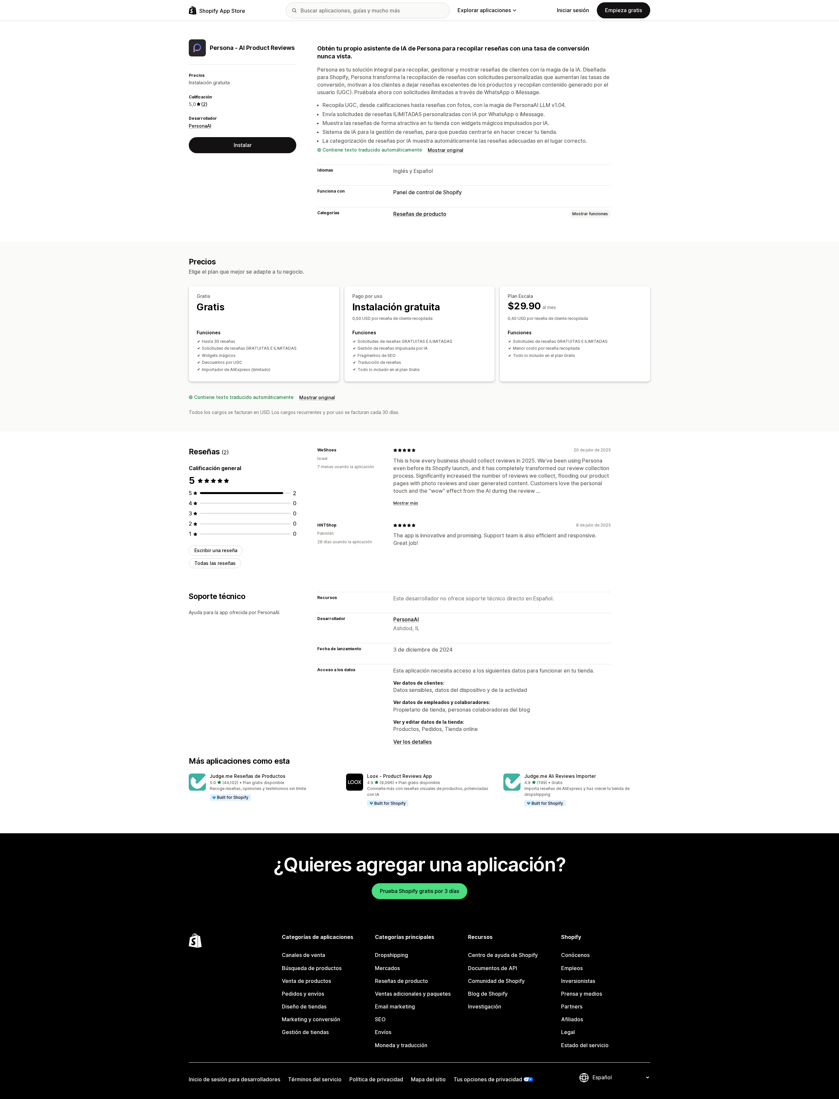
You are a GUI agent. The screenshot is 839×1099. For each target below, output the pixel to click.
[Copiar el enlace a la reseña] (340, 450)
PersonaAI (200, 126)
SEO (380, 1019)
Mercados (387, 968)
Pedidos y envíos (303, 993)
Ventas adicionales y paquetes (413, 993)
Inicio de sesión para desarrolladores (234, 1079)
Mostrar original (445, 150)
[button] (262, 787)
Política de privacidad (376, 1079)
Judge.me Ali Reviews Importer (560, 776)
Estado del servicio (585, 1045)
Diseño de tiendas (304, 1006)
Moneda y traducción (401, 1045)
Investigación (484, 1006)
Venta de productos (306, 981)
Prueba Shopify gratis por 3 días (419, 891)
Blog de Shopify (488, 993)
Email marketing (395, 1006)
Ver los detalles (412, 741)
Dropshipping (391, 955)
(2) (204, 104)
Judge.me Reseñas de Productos (247, 776)
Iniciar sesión (573, 10)
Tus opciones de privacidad (488, 1079)
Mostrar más (405, 503)
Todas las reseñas (215, 563)
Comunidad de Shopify (496, 981)
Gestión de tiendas (305, 1032)
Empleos (572, 968)
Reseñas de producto (419, 214)
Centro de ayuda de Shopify (503, 955)
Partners (571, 1006)
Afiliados (572, 1019)
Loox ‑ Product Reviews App (399, 776)
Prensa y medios (581, 993)
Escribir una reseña (215, 550)
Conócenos (575, 955)
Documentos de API (492, 968)
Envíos (383, 1032)
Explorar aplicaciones (484, 10)
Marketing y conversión (311, 1019)
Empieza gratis (623, 10)
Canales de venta (303, 955)
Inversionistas (578, 981)
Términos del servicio (314, 1079)
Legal (568, 1032)
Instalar (243, 145)
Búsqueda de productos (311, 968)
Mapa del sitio (428, 1079)
